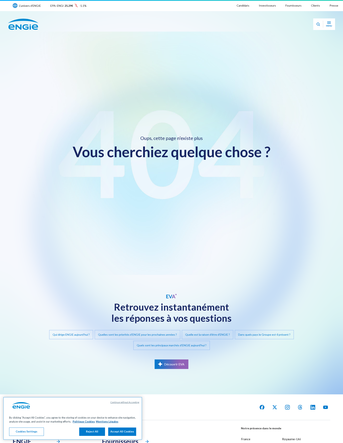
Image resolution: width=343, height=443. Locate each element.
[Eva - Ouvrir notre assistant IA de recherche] (318, 24)
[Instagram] (287, 407)
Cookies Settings (26, 431)
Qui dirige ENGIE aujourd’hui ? (71, 334)
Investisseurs (267, 5)
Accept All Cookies (122, 431)
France (245, 439)
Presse (334, 5)
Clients (315, 5)
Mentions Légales (107, 421)
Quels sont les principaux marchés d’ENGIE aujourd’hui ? (171, 345)
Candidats (243, 5)
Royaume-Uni (291, 439)
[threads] (300, 407)
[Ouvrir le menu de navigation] (329, 24)
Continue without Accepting (124, 402)
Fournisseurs (293, 5)
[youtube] (325, 407)
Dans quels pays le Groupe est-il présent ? (264, 334)
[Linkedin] (313, 407)
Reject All (92, 431)
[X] (274, 407)
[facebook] (262, 407)
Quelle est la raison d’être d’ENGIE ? (207, 334)
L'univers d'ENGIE (30, 5)
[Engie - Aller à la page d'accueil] (23, 24)
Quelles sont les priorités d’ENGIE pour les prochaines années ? (137, 334)
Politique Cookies (84, 421)
